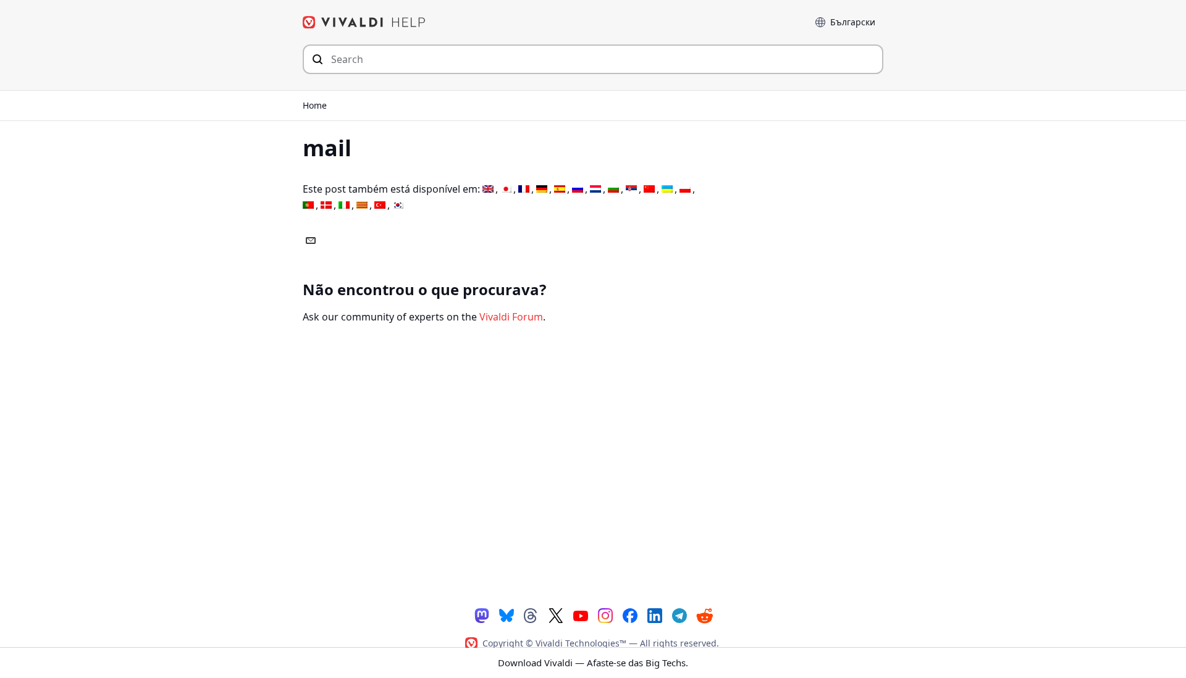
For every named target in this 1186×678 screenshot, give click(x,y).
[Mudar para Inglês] (488, 189)
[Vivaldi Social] (482, 614)
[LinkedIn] (655, 614)
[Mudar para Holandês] (595, 189)
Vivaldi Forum (511, 317)
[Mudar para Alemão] (541, 189)
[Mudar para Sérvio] (631, 189)
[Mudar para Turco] (379, 205)
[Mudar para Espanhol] (559, 189)
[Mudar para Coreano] (397, 205)
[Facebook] (630, 614)
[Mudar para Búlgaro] (613, 189)
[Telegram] (679, 614)
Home (315, 105)
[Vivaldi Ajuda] (364, 22)
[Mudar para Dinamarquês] (326, 205)
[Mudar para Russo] (577, 189)
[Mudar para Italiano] (344, 205)
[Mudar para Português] (308, 205)
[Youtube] (581, 614)
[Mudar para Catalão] (362, 205)
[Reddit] (704, 615)
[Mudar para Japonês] (505, 189)
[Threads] (531, 614)
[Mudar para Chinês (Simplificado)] (649, 189)
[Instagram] (605, 614)
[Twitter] (556, 614)
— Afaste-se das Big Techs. (593, 662)
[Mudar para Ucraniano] (667, 189)
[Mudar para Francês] (523, 189)
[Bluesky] (506, 614)
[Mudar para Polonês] (685, 189)
